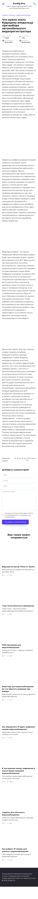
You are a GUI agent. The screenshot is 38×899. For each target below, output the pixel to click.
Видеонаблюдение (24, 15)
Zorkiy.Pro (19, 3)
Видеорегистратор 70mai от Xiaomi (18, 567)
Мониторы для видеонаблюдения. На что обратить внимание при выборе (18, 689)
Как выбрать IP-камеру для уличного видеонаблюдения (15, 850)
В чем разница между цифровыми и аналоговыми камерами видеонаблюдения (18, 770)
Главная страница (8, 15)
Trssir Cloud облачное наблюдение (18, 606)
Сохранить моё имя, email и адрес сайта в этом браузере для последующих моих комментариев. (18, 515)
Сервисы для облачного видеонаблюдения (13, 813)
